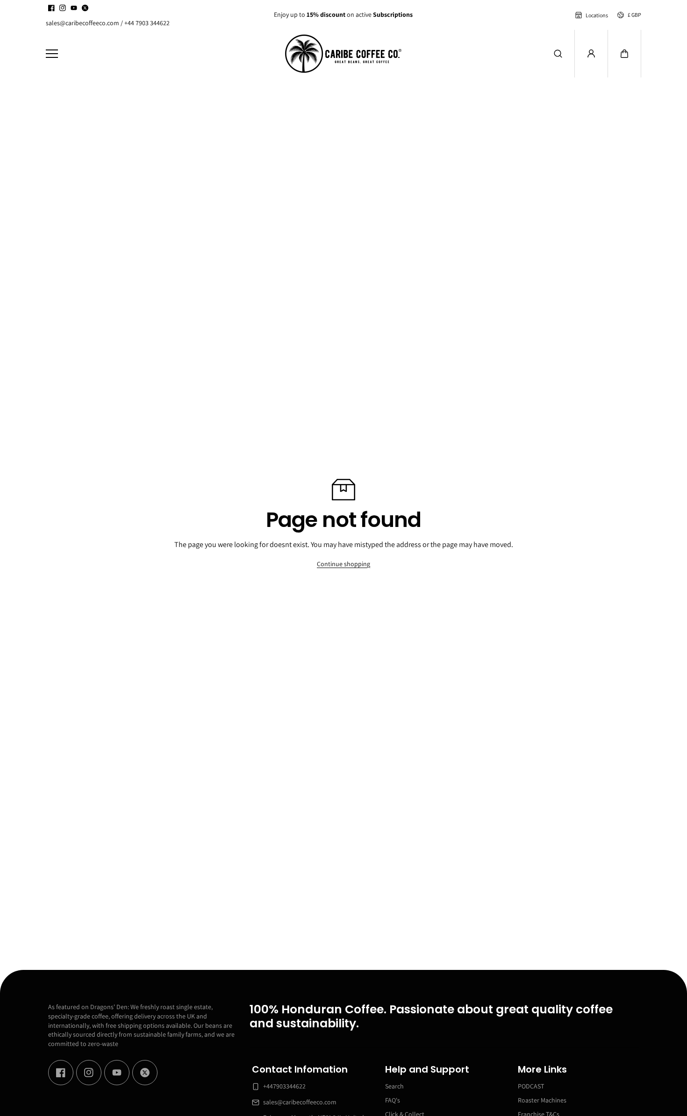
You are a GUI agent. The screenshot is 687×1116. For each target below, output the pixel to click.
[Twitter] (85, 8)
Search (394, 1086)
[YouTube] (73, 8)
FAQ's (392, 1100)
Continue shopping (343, 564)
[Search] (558, 53)
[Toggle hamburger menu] (158, 53)
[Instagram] (62, 8)
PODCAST (531, 1086)
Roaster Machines (542, 1100)
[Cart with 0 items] (624, 53)
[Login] (591, 53)
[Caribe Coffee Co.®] (343, 54)
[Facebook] (51, 8)
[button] (624, 53)
